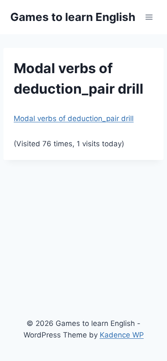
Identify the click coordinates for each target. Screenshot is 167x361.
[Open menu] (149, 17)
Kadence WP (122, 335)
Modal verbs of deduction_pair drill (74, 118)
